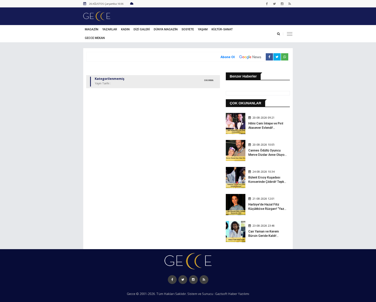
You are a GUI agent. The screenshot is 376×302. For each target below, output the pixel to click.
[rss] (290, 4)
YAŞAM (203, 29)
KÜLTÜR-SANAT (222, 29)
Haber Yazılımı (238, 294)
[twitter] (274, 4)
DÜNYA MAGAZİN (166, 29)
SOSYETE (188, 29)
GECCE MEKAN (95, 38)
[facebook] (267, 4)
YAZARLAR (109, 29)
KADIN (125, 29)
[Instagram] (282, 4)
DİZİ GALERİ (142, 29)
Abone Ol (228, 57)
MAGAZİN (91, 29)
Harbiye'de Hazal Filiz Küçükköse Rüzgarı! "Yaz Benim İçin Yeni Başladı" (266, 209)
